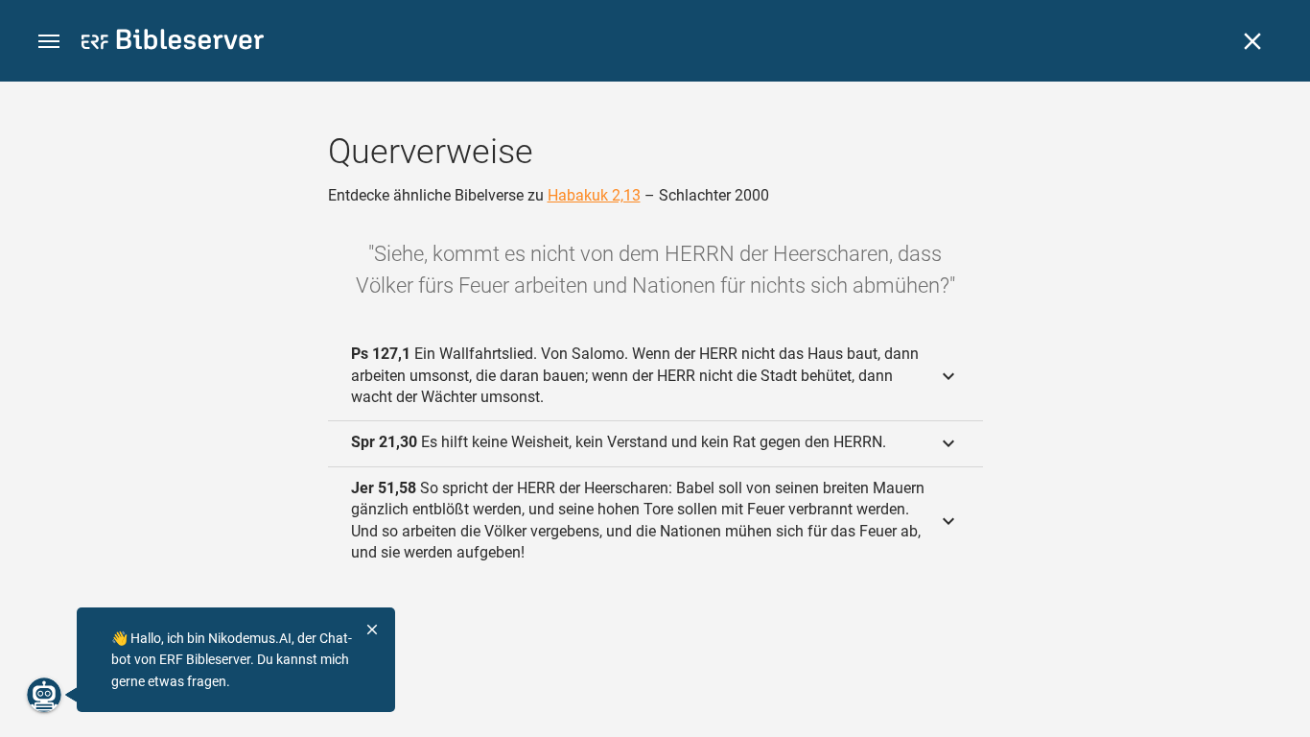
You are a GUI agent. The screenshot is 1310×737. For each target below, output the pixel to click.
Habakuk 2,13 (594, 195)
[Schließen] (1252, 41)
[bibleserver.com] (173, 42)
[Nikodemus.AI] (44, 695)
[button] (48, 42)
